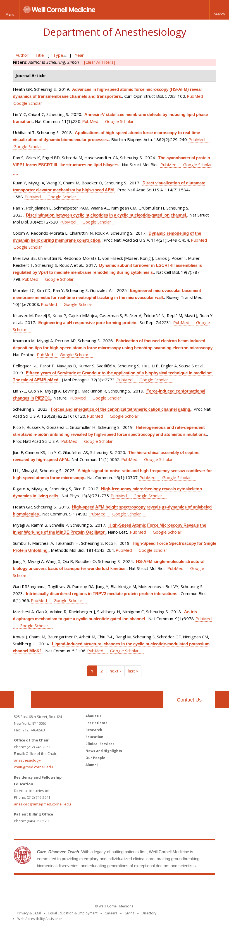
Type (58, 55)
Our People (95, 757)
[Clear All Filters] (99, 62)
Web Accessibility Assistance (39, 918)
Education (94, 736)
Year (79, 55)
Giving (129, 913)
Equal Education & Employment (72, 913)
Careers (111, 913)
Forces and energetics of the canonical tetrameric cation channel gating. (121, 409)
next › (115, 671)
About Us (93, 716)
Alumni (91, 764)
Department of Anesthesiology (114, 32)
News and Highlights (103, 750)
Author (22, 55)
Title (39, 55)
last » (133, 671)
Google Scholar (27, 103)
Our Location (22, 699)
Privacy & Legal (29, 913)
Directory (149, 913)
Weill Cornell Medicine (114, 886)
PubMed (195, 96)
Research (93, 729)
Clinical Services (100, 743)
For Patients (96, 723)
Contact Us (189, 700)
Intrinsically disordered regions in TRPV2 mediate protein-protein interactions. (102, 593)
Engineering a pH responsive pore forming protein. (87, 322)
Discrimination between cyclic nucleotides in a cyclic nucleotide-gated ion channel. (106, 215)
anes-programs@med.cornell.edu (42, 804)
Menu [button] (10, 14)
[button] (219, 10)
